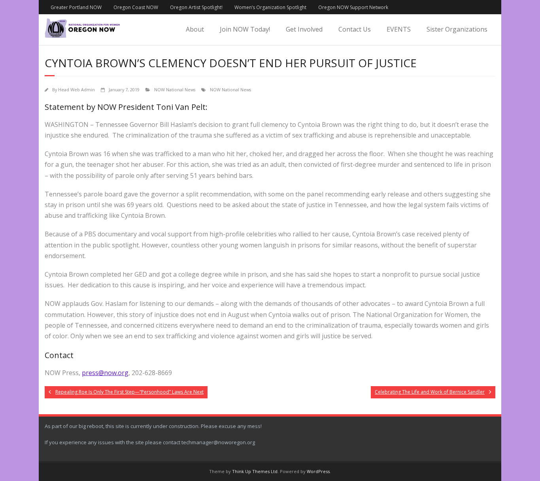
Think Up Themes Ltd (255, 471)
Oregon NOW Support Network (353, 7)
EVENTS (399, 29)
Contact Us (354, 29)
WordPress (318, 471)
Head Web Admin (76, 89)
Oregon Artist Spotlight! (196, 7)
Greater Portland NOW (76, 7)
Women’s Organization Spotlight (270, 7)
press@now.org (105, 372)
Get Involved (304, 29)
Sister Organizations (457, 29)
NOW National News (174, 89)
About (195, 29)
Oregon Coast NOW (135, 7)
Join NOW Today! (245, 29)
